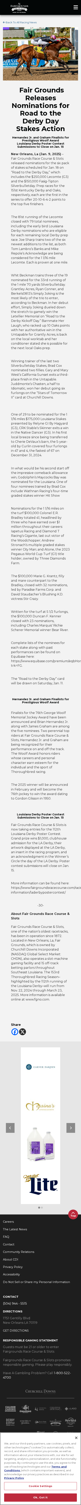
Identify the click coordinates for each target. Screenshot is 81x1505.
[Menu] (75, 7)
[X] (22, 1031)
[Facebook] (14, 1031)
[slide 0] (39, 1208)
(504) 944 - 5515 (15, 1303)
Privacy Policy (14, 1478)
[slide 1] (42, 1208)
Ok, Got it (40, 1497)
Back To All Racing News (21, 22)
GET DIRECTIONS (16, 1330)
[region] (40, 1468)
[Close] (76, 1437)
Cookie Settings (40, 1486)
